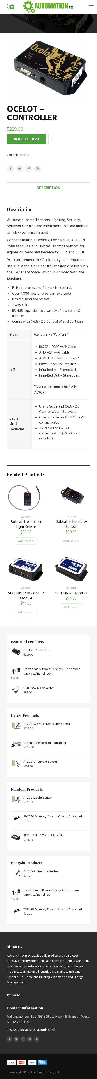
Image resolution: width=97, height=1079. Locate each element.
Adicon (24, 155)
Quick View (26, 509)
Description (48, 188)
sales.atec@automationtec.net (33, 1030)
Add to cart (26, 139)
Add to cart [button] (26, 541)
